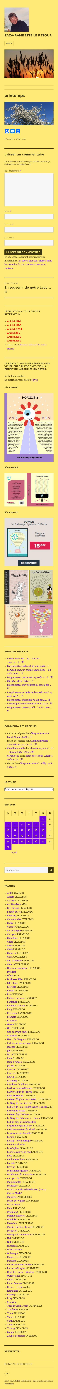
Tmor (10, 1313)
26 (22, 841)
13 (29, 830)
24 (8, 841)
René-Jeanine (14, 1283)
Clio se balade (14, 960)
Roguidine (12, 1290)
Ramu (10, 1279)
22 (43, 835)
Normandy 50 (14, 1249)
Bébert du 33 (14, 911)
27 (29, 841)
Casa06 (11, 926)
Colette (11, 964)
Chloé (10, 941)
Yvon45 (11, 1328)
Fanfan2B (12, 1001)
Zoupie (10, 1332)
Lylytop (11, 1167)
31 (8, 847)
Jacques (11, 1047)
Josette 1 (11, 1069)
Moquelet (12, 1230)
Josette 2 (12, 1073)
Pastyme (11, 1260)
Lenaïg (10, 1137)
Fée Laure (12, 1013)
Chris (10, 945)
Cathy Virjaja (14, 930)
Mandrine (12, 1197)
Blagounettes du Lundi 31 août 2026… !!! (28, 666)
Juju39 (10, 1077)
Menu (9, 43)
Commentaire (12, 171)
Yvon (10, 1324)
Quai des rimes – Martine (20, 1272)
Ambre (10, 896)
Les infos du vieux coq (19, 1152)
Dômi (10, 975)
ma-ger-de (13, 1178)
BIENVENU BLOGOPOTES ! (18, 1364)
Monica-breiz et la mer (19, 1227)
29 (43, 841)
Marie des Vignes (16, 1200)
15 (43, 830)
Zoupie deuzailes (16, 1335)
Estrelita (11, 986)
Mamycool (12, 1185)
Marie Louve (13, 1204)
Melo (10, 1208)
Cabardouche (14, 919)
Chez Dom (12, 938)
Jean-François (14, 1062)
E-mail (8, 224)
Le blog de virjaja (16, 1110)
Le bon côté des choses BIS (21, 1122)
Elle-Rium (12, 983)
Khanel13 (12, 1080)
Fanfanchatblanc (16, 1005)
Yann (10, 1320)
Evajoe (10, 990)
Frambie (11, 1016)
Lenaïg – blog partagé (19, 1140)
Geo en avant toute (17, 1031)
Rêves (35, 379)
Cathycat (12, 934)
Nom (7, 211)
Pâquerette (13, 1257)
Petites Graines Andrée (19, 1264)
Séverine (11, 1302)
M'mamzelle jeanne (17, 1170)
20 (29, 835)
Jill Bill (10, 1065)
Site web (9, 238)
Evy (9, 994)
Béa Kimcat (13, 908)
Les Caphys (13, 1148)
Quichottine (13, 1275)
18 (15, 835)
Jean (9, 1058)
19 (22, 835)
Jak (9, 1050)
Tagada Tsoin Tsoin (17, 1305)
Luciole (11, 1163)
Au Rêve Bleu (14, 904)
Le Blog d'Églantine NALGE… (22, 1099)
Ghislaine (12, 1035)
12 (22, 830)
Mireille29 (12, 1212)
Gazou (10, 1024)
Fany (9, 1009)
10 (8, 830)
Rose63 (11, 1294)
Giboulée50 (13, 755)
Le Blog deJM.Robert (18, 1114)
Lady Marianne (15, 1095)
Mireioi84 (12, 1219)
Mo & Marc (13, 1223)
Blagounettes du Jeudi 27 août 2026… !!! (28, 700)
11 (15, 830)
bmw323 (11, 915)
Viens (10, 1317)
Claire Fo (11, 953)
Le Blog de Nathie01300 (19, 1103)
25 (15, 841)
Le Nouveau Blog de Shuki (21, 1129)
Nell (9, 1238)
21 (36, 835)
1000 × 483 (20, 139)
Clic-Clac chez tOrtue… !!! (20, 681)
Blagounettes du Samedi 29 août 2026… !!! (30, 677)
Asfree (10, 900)
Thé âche (12, 1309)
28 (36, 841)
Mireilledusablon (16, 1215)
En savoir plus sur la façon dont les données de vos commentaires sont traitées (28, 264)
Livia (9, 1155)
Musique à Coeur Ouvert (20, 1234)
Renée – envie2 (15, 1287)
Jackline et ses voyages (19, 1043)
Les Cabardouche (16, 1144)
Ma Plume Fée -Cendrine (20, 1174)
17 (8, 835)
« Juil (14, 852)
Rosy (9, 1298)
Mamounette (14, 1182)
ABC (9, 893)
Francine (12, 1020)
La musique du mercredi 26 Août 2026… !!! (30, 703)
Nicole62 (12, 1245)
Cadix (10, 923)
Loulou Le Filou (15, 1159)
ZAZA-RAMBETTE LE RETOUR (28, 35)
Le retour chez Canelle (19, 1133)
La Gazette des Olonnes (19, 1088)
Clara (10, 956)
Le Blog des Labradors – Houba (23, 1118)
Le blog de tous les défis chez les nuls (27, 1107)
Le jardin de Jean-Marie (20, 1125)
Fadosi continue (15, 998)
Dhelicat (11, 971)
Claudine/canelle (16, 748)
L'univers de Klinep (17, 1084)
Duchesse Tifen (15, 979)
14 (36, 830)
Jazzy (10, 1054)
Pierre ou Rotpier (16, 1268)
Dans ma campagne (17, 968)
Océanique (12, 1253)
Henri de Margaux (16, 1039)
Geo (9, 1028)
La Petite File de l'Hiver (19, 1092)
